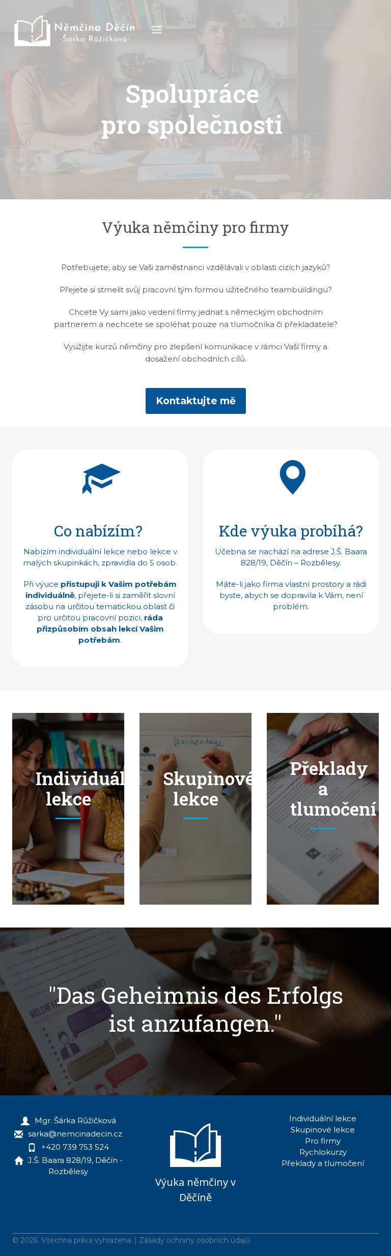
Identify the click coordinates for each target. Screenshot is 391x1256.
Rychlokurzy (323, 1152)
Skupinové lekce (323, 1129)
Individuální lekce (322, 1118)
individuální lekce (92, 551)
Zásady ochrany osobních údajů (194, 1240)
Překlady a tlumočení (323, 1163)
